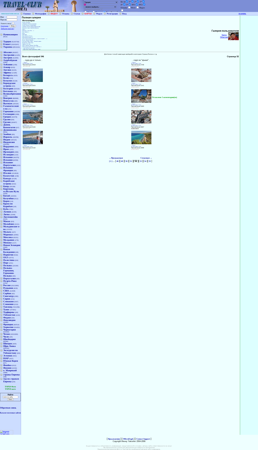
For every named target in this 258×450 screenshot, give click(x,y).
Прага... (24, 29)
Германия (8, 111)
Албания (7, 64)
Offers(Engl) (128, 439)
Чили (6, 336)
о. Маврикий (10, 370)
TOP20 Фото (10, 387)
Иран (6, 149)
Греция (7, 117)
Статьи (77, 14)
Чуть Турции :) (25, 31)
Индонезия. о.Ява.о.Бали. (27, 42)
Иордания (8, 146)
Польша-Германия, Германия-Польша (8, 272)
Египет (7, 44)
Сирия (6, 299)
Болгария (8, 88)
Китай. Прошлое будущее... (28, 39)
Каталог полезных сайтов (10, 413)
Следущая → (146, 158)
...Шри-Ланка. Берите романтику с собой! (31, 49)
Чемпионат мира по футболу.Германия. (30, 27)
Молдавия (8, 240)
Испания (8, 157)
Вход (124, 14)
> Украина (25, 62)
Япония (7, 368)
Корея (6, 201)
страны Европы (11, 374)
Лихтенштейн (10, 217)
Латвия (7, 212)
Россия (6, 285)
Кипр (6, 186)
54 (145, 161)
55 (150, 161)
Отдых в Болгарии (26, 22)
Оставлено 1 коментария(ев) (164, 97)
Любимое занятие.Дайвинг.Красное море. (31, 26)
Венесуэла (8, 101)
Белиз (6, 78)
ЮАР (6, 358)
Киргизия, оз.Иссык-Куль (11, 190)
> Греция (133, 83)
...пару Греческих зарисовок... (28, 48)
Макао (6, 221)
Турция (7, 41)
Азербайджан (10, 60)
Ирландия (8, 152)
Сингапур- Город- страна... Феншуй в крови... (32, 41)
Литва (6, 214)
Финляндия (9, 320)
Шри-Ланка (9, 346)
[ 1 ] (110, 161)
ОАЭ (5, 257)
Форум (99, 14)
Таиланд (7, 307)
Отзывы (65, 14)
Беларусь (8, 75)
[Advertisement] (249, 60)
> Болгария (25, 83)
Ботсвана (8, 91)
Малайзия (8, 224)
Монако (7, 242)
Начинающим (10, 34)
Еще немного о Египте (27, 35)
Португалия (9, 278)
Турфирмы (8, 312)
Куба (6, 209)
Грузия (6, 119)
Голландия (8, 114)
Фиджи (7, 317)
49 (122, 161)
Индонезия (9, 142)
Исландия (8, 154)
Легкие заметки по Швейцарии (29, 25)
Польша (7, 265)
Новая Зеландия (11, 245)
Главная (27, 14)
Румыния (8, 288)
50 (126, 161)
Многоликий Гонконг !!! (27, 37)
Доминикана (10, 130)
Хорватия (8, 327)
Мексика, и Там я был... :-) (28, 30)
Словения (8, 304)
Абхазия (7, 52)
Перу (6, 263)
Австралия (8, 55)
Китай (6, 196)
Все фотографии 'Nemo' (28, 63)
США (6, 290)
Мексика (8, 237)
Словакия (8, 301)
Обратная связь (8, 408)
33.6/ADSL (242, 13)
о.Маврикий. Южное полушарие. (29, 23)
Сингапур (8, 296)
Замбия (7, 134)
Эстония (7, 355)
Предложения (114, 439)
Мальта (7, 232)
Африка (7, 72)
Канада (7, 178)
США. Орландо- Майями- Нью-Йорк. (30, 45)
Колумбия (8, 198)
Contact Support (143, 439)
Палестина (8, 260)
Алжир (6, 67)
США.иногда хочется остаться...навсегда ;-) (31, 46)
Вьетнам (7, 103)
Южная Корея (10, 361)
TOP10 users (10, 389)
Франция (8, 324)
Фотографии (40, 14)
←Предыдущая (116, 158)
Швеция (7, 343)
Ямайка (7, 365)
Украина (7, 47)
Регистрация (112, 14)
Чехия (6, 334)
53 (141, 161)
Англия (7, 70)
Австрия (7, 57)
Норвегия (8, 255)
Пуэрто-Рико (10, 281)
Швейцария (9, 339)
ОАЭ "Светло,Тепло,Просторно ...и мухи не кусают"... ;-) (34, 38)
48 (117, 161)
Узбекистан (9, 315)
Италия (7, 173)
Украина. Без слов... (26, 43)
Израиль (7, 137)
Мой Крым (24, 34)
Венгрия (7, 98)
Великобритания (12, 94)
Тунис (6, 309)
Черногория (9, 329)
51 (131, 161)
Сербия (7, 293)
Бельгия (7, 80)
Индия (6, 139)
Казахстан (8, 176)
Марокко (8, 234)
